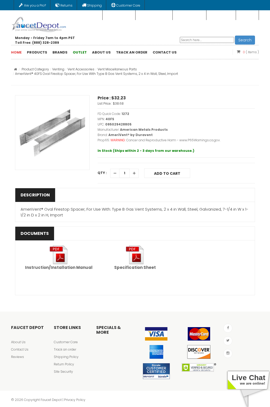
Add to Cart (167, 173)
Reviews (17, 357)
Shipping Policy (66, 357)
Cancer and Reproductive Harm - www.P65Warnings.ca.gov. (173, 140)
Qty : (102, 173)
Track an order (65, 349)
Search (245, 40)
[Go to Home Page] (15, 69)
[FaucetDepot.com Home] (39, 23)
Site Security (63, 371)
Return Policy (64, 364)
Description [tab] (35, 195)
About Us (18, 342)
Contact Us (19, 349)
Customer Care (66, 342)
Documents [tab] (35, 233)
